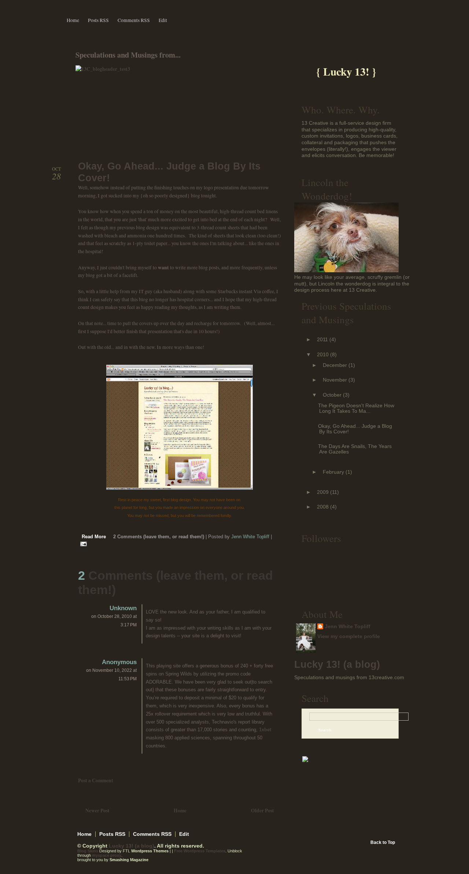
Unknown (123, 608)
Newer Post (97, 810)
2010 (323, 354)
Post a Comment (95, 780)
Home (73, 20)
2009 (323, 492)
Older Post (262, 810)
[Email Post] (82, 543)
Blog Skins (87, 851)
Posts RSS (98, 20)
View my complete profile (348, 636)
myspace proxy (106, 855)
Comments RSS (134, 20)
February (333, 472)
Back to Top (382, 842)
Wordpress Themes (150, 851)
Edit (163, 20)
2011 (322, 339)
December (335, 365)
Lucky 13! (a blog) (337, 664)
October (332, 395)
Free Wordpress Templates (199, 851)
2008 (323, 507)
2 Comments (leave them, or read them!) (159, 536)
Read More (94, 536)
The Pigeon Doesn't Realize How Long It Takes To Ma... (356, 408)
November (335, 380)
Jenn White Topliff (347, 626)
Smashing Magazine (129, 859)
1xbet (265, 729)
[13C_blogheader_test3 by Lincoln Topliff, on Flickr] (102, 69)
